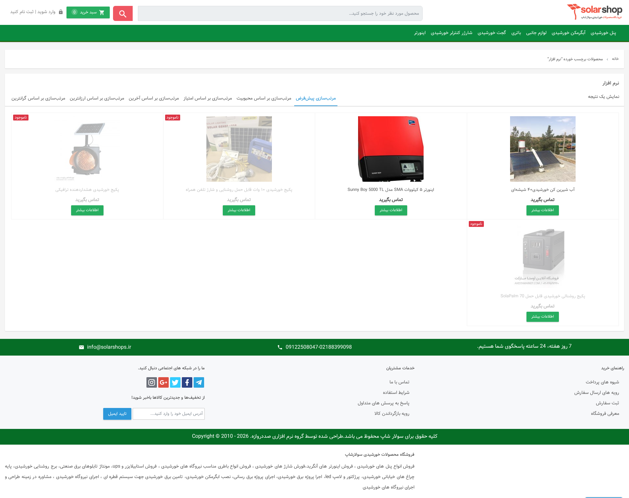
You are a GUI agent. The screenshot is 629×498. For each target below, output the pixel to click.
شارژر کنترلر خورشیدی (451, 33)
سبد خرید (85, 12)
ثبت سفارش (607, 403)
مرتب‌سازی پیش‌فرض (316, 98)
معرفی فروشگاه (605, 413)
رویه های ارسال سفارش (596, 393)
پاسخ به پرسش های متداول (384, 403)
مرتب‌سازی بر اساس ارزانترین (97, 98)
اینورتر (420, 33)
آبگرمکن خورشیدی (568, 33)
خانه (615, 59)
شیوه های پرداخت (602, 382)
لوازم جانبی (536, 33)
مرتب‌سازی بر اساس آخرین (154, 98)
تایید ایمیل (117, 414)
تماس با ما (400, 382)
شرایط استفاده (396, 393)
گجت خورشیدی (492, 33)
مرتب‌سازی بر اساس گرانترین (38, 98)
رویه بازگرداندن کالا (392, 413)
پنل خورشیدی (603, 33)
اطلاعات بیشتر (542, 210)
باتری (516, 33)
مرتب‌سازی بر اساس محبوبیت (264, 98)
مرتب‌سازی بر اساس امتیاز (207, 98)
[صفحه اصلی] (595, 12)
